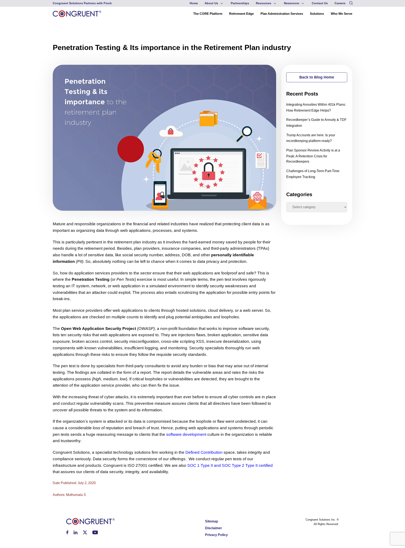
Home (194, 3)
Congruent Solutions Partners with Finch (82, 3)
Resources (263, 3)
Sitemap (211, 521)
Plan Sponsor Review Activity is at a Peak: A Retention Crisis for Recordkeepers (313, 155)
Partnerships (240, 3)
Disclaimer (213, 528)
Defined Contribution (204, 452)
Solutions (317, 13)
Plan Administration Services (282, 13)
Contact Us (320, 3)
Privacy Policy (216, 535)
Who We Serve (341, 13)
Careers (340, 3)
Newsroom (291, 3)
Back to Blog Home (316, 77)
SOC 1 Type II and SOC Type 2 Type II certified (230, 465)
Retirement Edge (241, 13)
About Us (211, 3)
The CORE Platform (207, 13)
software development (186, 434)
